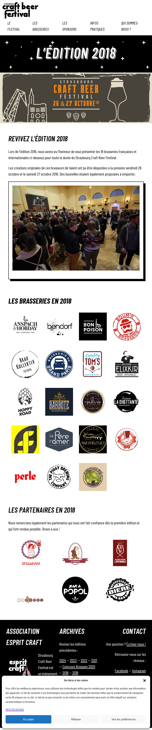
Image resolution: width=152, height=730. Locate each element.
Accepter (28, 719)
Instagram (139, 671)
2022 (84, 661)
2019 (65, 673)
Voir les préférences (124, 719)
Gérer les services (15, 709)
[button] (144, 680)
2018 (75, 673)
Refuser (76, 719)
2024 (62, 661)
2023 (73, 661)
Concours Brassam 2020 (78, 667)
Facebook (121, 671)
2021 (94, 661)
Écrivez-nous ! (136, 644)
